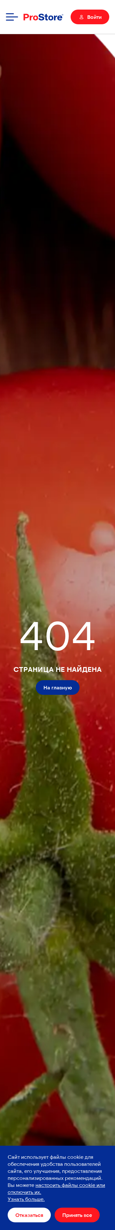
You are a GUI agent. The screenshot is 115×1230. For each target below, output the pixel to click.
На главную (57, 687)
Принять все (77, 1215)
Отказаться (29, 1215)
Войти (94, 17)
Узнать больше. (26, 1199)
